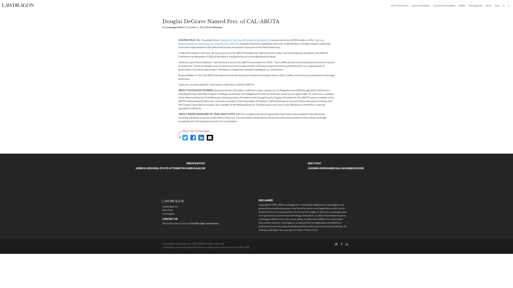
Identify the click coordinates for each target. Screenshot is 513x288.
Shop (497, 5)
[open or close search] (503, 5)
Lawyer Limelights (420, 5)
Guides (462, 5)
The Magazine (475, 5)
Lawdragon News (175, 27)
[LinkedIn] (347, 244)
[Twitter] (336, 244)
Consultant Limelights (444, 5)
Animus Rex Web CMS (237, 247)
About (488, 5)
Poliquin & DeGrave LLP (257, 40)
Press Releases (214, 27)
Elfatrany (202, 247)
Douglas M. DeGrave (231, 40)
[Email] (210, 138)
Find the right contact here (205, 223)
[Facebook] (341, 244)
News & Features (400, 5)
